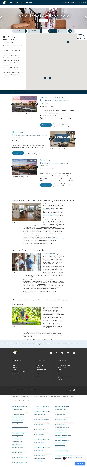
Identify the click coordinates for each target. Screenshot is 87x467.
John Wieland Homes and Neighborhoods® (22, 371)
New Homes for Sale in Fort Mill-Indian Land (62, 427)
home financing (41, 284)
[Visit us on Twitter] (57, 353)
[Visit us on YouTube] (68, 353)
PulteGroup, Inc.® (16, 375)
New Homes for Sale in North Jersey (39, 442)
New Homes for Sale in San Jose (17, 423)
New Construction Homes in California (20, 412)
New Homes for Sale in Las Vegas (39, 434)
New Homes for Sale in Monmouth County (40, 440)
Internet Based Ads (62, 367)
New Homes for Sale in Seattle (60, 456)
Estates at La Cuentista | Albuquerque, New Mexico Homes (71, 344)
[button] (14, 2)
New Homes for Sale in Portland (60, 414)
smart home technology (54, 237)
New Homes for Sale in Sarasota (17, 444)
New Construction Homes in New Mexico (42, 447)
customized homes (47, 215)
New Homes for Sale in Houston (60, 445)
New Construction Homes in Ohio (62, 406)
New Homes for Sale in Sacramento (17, 422)
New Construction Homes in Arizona (19, 406)
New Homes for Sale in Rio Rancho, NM (21, 344)
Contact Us (73, 2)
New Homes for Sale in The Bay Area (18, 414)
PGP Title (38, 367)
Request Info (58, 124)
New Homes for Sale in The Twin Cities (40, 429)
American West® (16, 373)
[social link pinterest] (26, 114)
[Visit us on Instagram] (74, 353)
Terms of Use (40, 390)
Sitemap (37, 375)
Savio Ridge (46, 160)
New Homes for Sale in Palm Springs (18, 419)
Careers (37, 373)
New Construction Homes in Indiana (19, 462)
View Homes (43, 20)
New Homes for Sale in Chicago (17, 458)
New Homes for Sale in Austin (60, 442)
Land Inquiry (60, 379)
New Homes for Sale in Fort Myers (17, 435)
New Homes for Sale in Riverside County (18, 420)
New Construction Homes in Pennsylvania (64, 417)
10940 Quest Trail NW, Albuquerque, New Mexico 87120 (55, 163)
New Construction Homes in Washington (63, 455)
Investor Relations (40, 371)
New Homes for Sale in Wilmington (39, 461)
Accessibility (60, 373)
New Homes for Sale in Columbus (60, 409)
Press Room (60, 371)
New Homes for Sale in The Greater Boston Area (41, 419)
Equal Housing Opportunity (64, 365)
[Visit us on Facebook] (51, 353)
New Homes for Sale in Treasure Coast (18, 447)
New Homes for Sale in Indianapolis (17, 463)
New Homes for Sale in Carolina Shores (40, 455)
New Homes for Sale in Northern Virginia (61, 451)
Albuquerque (25, 6)
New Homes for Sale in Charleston (60, 424)
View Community (46, 124)
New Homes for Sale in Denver (17, 428)
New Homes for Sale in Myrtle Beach (61, 432)
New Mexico (18, 6)
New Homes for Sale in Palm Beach (17, 442)
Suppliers (60, 369)
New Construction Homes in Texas (62, 440)
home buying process (50, 253)
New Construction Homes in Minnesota (42, 427)
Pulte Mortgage (53, 287)
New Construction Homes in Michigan (41, 422)
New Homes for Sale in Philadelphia (60, 419)
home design (46, 208)
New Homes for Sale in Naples (17, 439)
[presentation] (1, 18)
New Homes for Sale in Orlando (17, 441)
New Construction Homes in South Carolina (64, 422)
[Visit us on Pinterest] (62, 353)
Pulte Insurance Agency (41, 369)
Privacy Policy (49, 390)
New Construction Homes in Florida (19, 432)
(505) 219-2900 (16, 137)
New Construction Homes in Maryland (42, 411)
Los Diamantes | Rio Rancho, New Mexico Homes (43, 344)
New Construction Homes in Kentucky (41, 406)
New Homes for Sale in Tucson (17, 409)
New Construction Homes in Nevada (41, 432)
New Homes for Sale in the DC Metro (39, 414)
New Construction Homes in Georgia (19, 450)
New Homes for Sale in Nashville (60, 437)
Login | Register (65, 2)
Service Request (82, 2)
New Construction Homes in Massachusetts (43, 417)
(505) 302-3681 (44, 103)
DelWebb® (14, 367)
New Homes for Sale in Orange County (18, 417)
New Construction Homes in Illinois (19, 457)
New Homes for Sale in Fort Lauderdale (18, 433)
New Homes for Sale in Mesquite (39, 435)
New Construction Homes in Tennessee (63, 435)
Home (13, 6)
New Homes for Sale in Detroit (38, 424)
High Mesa (17, 132)
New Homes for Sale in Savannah (17, 453)
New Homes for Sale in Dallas (60, 443)
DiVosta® (14, 369)
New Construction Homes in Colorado (20, 427)
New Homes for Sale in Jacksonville (17, 436)
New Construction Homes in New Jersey (42, 439)
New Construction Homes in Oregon (62, 412)
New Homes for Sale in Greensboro (39, 458)
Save (67, 124)
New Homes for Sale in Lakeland (17, 438)
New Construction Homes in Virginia (62, 450)
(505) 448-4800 (44, 165)
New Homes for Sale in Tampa (17, 445)
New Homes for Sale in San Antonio (60, 446)
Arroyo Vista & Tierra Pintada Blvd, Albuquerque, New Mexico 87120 (30, 135)
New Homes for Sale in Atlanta (17, 452)
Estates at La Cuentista (52, 97)
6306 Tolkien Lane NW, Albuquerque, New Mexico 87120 (55, 100)
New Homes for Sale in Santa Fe (39, 450)
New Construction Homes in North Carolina (43, 453)
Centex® (14, 365)
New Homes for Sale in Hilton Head (60, 430)
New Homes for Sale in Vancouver (60, 458)
